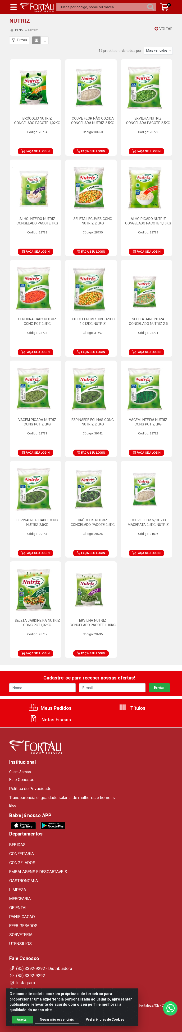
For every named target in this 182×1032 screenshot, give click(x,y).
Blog (12, 805)
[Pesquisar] (151, 7)
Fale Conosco (21, 779)
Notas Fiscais (55, 720)
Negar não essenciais (57, 1019)
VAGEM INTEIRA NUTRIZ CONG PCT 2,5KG (148, 422)
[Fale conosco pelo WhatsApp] (170, 1008)
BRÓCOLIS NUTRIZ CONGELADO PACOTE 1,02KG (37, 120)
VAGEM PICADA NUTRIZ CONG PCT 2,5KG (37, 422)
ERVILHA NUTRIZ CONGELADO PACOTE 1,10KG (93, 622)
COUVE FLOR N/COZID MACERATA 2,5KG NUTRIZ (148, 522)
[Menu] (13, 7)
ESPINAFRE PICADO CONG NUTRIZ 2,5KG (37, 522)
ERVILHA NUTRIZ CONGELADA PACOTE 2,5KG (148, 120)
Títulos (137, 708)
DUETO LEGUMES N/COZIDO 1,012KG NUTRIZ (93, 321)
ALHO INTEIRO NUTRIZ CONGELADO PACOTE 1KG (37, 221)
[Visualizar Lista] (44, 40)
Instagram (25, 982)
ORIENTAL (18, 907)
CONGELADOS (22, 862)
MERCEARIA (20, 898)
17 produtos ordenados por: (120, 51)
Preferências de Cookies (105, 1019)
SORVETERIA (20, 934)
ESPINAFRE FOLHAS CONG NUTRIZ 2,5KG (93, 422)
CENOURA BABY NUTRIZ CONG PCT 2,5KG (37, 321)
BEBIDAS (17, 844)
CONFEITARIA (21, 853)
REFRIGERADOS (23, 925)
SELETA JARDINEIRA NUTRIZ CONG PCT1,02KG (37, 622)
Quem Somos (20, 772)
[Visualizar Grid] (36, 40)
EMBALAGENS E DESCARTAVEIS (38, 871)
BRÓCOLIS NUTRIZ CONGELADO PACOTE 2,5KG (93, 522)
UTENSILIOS (20, 943)
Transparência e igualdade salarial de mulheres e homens (62, 797)
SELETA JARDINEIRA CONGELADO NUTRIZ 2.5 (148, 321)
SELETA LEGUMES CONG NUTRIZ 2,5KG (92, 221)
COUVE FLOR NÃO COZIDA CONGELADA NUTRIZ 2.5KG (92, 120)
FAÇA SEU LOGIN (37, 151)
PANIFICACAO (22, 916)
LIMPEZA (17, 889)
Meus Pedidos (56, 708)
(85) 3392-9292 (30, 975)
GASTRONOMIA (23, 880)
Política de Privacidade (30, 788)
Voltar (165, 29)
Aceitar (22, 1019)
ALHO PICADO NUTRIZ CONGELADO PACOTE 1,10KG (148, 221)
